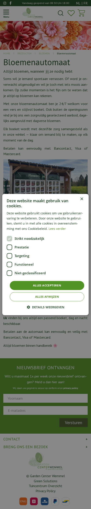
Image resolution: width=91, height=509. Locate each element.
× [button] (81, 199)
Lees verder (57, 229)
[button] (45, 307)
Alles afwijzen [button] (47, 297)
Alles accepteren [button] (47, 285)
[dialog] (45, 254)
